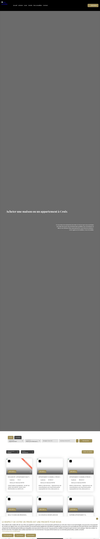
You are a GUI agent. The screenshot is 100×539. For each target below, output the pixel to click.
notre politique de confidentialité (11, 531)
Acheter (20, 5)
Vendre (30, 5)
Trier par (23, 451)
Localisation (28, 440)
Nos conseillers (37, 5)
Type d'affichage (10, 451)
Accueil (15, 5)
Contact (45, 5)
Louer (25, 5)
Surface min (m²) (65, 441)
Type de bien (11, 440)
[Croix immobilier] (5, 5)
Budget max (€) (47, 441)
